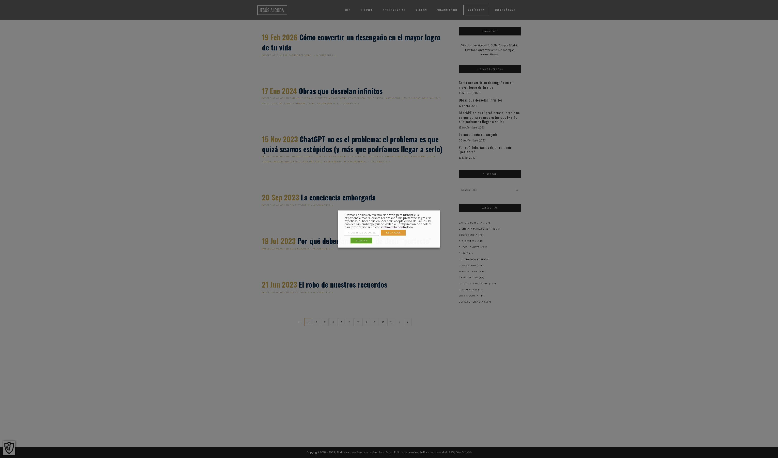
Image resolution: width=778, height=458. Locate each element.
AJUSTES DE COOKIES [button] (362, 232)
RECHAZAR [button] (393, 232)
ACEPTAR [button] (361, 240)
